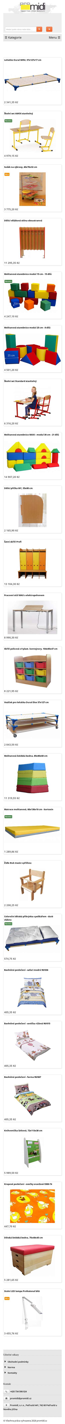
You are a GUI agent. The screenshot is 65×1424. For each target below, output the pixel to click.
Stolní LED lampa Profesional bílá (22, 1291)
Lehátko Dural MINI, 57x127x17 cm (22, 59)
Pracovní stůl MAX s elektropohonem (24, 595)
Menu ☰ (54, 37)
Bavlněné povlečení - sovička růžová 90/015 (27, 1023)
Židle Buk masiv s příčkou (18, 862)
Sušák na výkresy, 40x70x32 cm (20, 166)
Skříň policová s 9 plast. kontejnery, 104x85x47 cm (31, 648)
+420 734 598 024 (18, 1391)
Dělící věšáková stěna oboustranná (23, 220)
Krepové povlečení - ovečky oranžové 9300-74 (28, 1184)
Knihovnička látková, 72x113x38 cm (23, 1130)
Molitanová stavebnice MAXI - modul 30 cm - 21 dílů (31, 434)
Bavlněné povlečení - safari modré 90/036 (26, 969)
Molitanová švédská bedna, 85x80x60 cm (26, 755)
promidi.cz (32, 7)
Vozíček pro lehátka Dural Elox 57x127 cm (26, 702)
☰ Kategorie (13, 37)
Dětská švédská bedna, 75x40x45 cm (23, 1237)
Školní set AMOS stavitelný (18, 113)
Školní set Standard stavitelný (20, 381)
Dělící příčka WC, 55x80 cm (18, 488)
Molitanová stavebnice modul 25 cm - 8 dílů (27, 327)
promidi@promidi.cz (20, 1398)
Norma (11, 1367)
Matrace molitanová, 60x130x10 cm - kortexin (28, 809)
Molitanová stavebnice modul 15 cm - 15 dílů (28, 274)
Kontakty (12, 1372)
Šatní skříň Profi (13, 541)
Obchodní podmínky (17, 1361)
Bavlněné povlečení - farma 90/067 (22, 1076)
